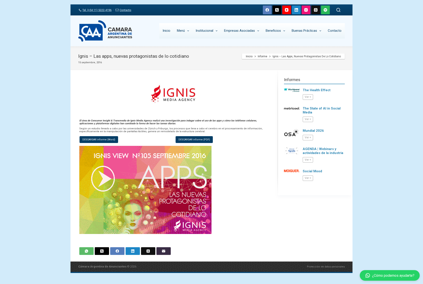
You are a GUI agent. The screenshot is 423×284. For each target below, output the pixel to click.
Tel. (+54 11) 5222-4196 (96, 10)
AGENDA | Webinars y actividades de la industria (323, 151)
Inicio (166, 31)
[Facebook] (267, 10)
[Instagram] (306, 10)
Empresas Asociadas (239, 31)
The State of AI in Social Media (322, 110)
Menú (181, 31)
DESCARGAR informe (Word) (98, 139)
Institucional (204, 31)
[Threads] (315, 10)
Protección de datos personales (326, 266)
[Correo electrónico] (163, 251)
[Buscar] (338, 10)
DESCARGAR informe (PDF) (194, 139)
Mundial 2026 (313, 131)
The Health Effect (316, 90)
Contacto (125, 10)
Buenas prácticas (304, 31)
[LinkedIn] (296, 10)
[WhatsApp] (86, 251)
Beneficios (273, 31)
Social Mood (312, 171)
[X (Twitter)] (277, 10)
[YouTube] (286, 10)
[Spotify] (325, 10)
